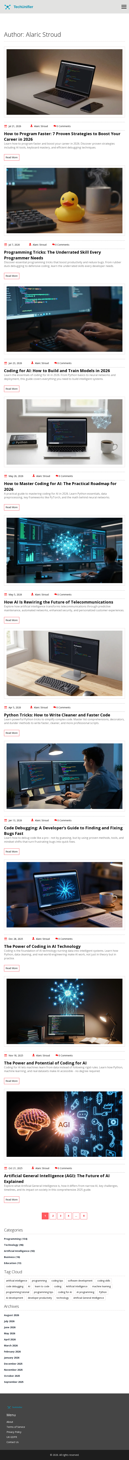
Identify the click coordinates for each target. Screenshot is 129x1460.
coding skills (103, 1280)
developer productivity (40, 1297)
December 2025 (13, 1363)
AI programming (85, 1292)
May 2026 (9, 1333)
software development (80, 1280)
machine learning (101, 1286)
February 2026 (12, 1351)
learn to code (42, 1286)
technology (63, 1297)
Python (103, 1292)
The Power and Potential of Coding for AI (45, 1063)
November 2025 (13, 1369)
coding (57, 1286)
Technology (14, 1244)
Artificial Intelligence (19, 1251)
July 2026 (9, 1321)
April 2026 (10, 1339)
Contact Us (13, 1442)
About (10, 1421)
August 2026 (11, 1315)
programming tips (43, 1292)
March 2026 (11, 1345)
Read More (12, 157)
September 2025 (14, 1381)
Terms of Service (16, 1426)
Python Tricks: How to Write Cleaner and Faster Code (57, 715)
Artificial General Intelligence (88, 1297)
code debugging (14, 1286)
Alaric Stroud (41, 126)
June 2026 (9, 1327)
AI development (14, 1297)
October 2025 (12, 1375)
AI (29, 1286)
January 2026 (11, 1357)
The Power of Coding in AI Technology (42, 946)
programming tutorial (17, 1292)
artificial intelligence (16, 1280)
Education (12, 1263)
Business (12, 1257)
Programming (15, 1238)
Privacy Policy (14, 1432)
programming (39, 1280)
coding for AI (65, 1292)
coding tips (57, 1280)
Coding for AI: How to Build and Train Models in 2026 (57, 370)
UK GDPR (12, 1437)
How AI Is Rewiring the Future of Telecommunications (58, 602)
